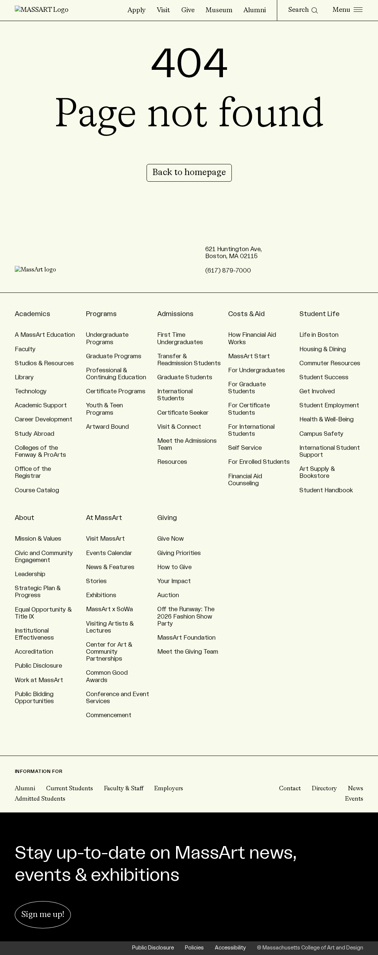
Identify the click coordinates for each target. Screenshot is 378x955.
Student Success (323, 377)
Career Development (43, 419)
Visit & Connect (179, 427)
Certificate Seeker (183, 413)
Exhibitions (101, 595)
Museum (219, 10)
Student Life (319, 314)
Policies (194, 948)
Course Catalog (37, 490)
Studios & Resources (44, 363)
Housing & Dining (322, 349)
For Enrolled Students (259, 462)
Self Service (245, 448)
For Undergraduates (256, 370)
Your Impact (174, 581)
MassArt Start (249, 356)
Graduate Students (184, 377)
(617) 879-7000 (228, 271)
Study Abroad (34, 434)
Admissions (175, 314)
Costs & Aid (246, 314)
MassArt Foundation (186, 638)
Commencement (108, 715)
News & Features (110, 567)
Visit (163, 10)
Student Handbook (326, 490)
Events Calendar (109, 553)
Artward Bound (107, 427)
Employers (168, 789)
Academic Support (41, 405)
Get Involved (317, 391)
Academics (32, 314)
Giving (167, 517)
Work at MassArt (39, 680)
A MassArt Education (45, 335)
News (355, 789)
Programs (101, 314)
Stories (96, 581)
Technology (31, 391)
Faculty (25, 349)
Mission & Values (38, 539)
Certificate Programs (115, 391)
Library (24, 377)
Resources (172, 462)
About (24, 517)
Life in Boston (319, 335)
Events (354, 799)
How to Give (174, 567)
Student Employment (329, 405)
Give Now (170, 539)
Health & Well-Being (326, 419)
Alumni (255, 10)
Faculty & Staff (123, 789)
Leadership (30, 574)
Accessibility (230, 948)
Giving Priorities (179, 553)
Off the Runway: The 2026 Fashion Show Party (185, 616)
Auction (168, 595)
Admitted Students (40, 799)
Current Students (69, 789)
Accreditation (34, 652)
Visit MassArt (105, 539)
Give (188, 10)
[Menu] (347, 10)
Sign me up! (42, 915)
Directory (324, 789)
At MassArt (104, 517)
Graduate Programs (113, 356)
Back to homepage (189, 172)
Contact (290, 789)
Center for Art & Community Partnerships (109, 652)
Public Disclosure (38, 666)
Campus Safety (321, 434)
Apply (137, 10)
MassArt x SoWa (109, 609)
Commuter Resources (329, 363)
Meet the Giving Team (187, 652)
